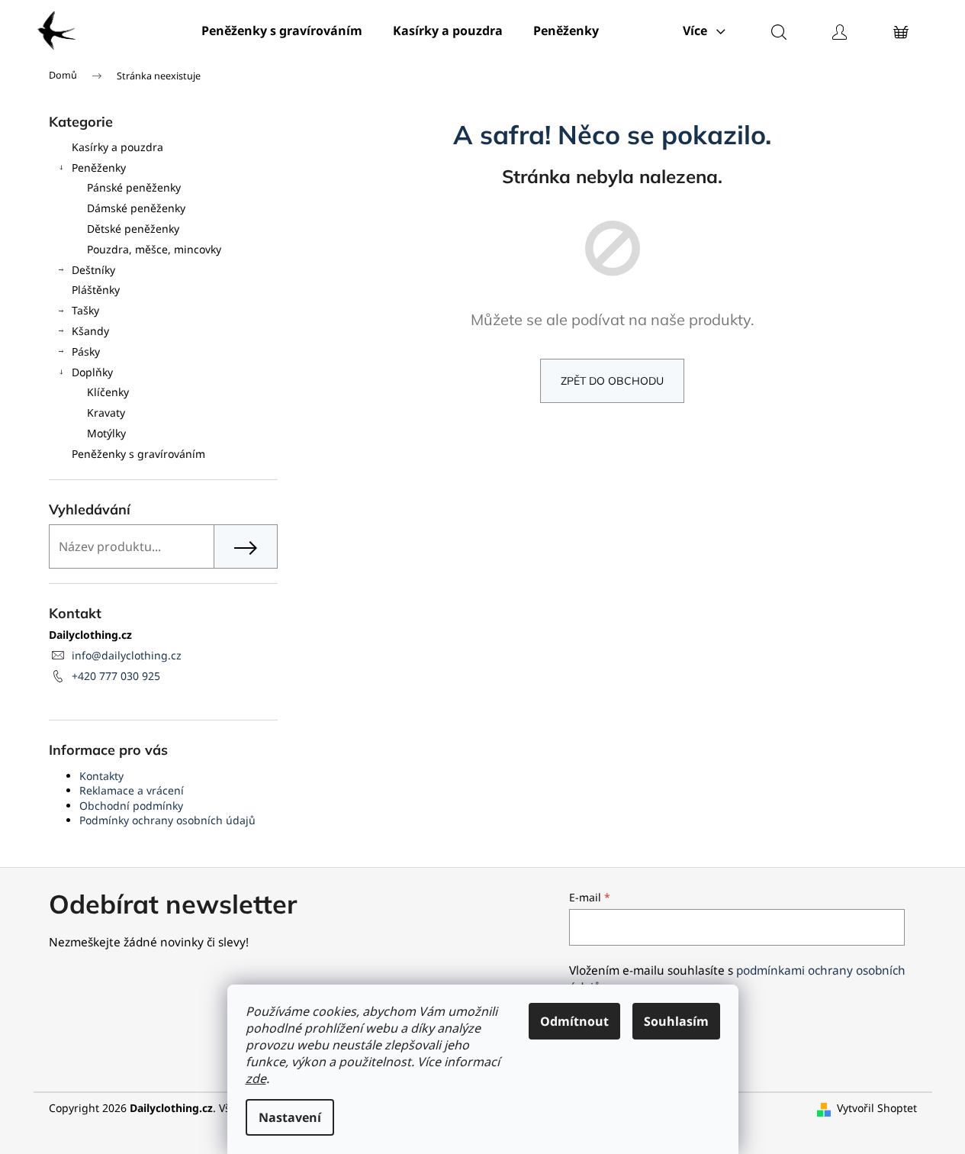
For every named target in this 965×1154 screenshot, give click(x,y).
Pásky (86, 351)
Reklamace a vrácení (131, 790)
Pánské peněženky (134, 187)
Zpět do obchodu (612, 381)
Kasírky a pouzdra (117, 147)
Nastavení (290, 1117)
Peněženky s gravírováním (138, 453)
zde (256, 1078)
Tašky (85, 310)
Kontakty (101, 776)
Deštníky (93, 270)
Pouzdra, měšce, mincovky (154, 249)
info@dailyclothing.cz (127, 655)
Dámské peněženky (136, 208)
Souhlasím (676, 1021)
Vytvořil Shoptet (877, 1108)
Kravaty (106, 412)
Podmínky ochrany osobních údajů (167, 820)
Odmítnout (574, 1021)
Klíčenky (108, 392)
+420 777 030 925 (116, 676)
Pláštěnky (96, 289)
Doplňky (92, 372)
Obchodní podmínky (131, 805)
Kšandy (90, 331)
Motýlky (106, 433)
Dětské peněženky (133, 228)
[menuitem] (282, 30)
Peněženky (99, 167)
